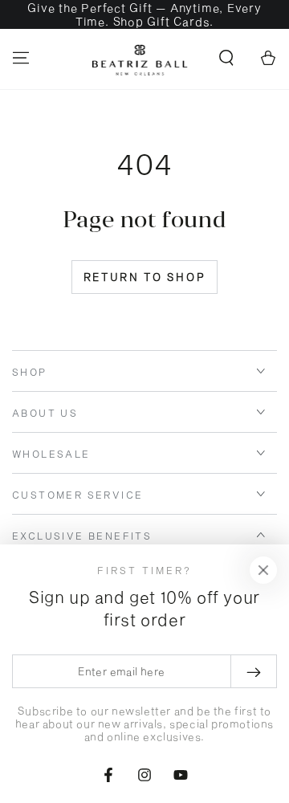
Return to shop (144, 277)
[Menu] (21, 57)
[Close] (263, 570)
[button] (226, 57)
